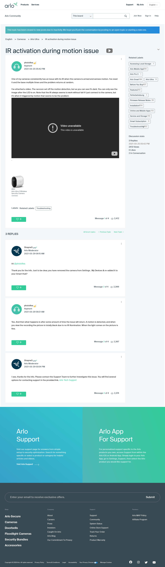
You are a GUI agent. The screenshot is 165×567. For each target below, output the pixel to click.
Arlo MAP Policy (139, 516)
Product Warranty (97, 540)
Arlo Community (13, 16)
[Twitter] (146, 562)
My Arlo (140, 5)
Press (49, 524)
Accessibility (72, 562)
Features (133, 90)
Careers (50, 520)
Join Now (137, 16)
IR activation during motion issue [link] (60, 39)
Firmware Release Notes (140, 100)
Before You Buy (136, 85)
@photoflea (19, 263)
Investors (51, 528)
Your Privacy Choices (86, 562)
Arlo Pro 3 (134, 74)
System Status (96, 524)
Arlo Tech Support (68, 380)
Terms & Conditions (53, 562)
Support (129, 5)
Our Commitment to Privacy (59, 540)
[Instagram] (138, 562)
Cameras (21, 39)
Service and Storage (138, 116)
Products (25, 5)
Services (35, 5)
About (50, 516)
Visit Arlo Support (25, 464)
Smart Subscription (138, 121)
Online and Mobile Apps (140, 111)
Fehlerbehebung (137, 95)
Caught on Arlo (54, 532)
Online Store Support (99, 528)
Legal (64, 562)
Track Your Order (97, 532)
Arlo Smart (134, 79)
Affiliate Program (139, 520)
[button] (121, 59)
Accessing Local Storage (140, 64)
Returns (93, 536)
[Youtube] (154, 562)
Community (95, 520)
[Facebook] (130, 562)
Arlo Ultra (34, 39)
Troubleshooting (43, 208)
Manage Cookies (106, 562)
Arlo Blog (51, 536)
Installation (134, 106)
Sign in (148, 16)
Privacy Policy (39, 562)
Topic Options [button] (158, 50)
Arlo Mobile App (137, 69)
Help (157, 16)
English (8, 39)
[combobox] (111, 16)
